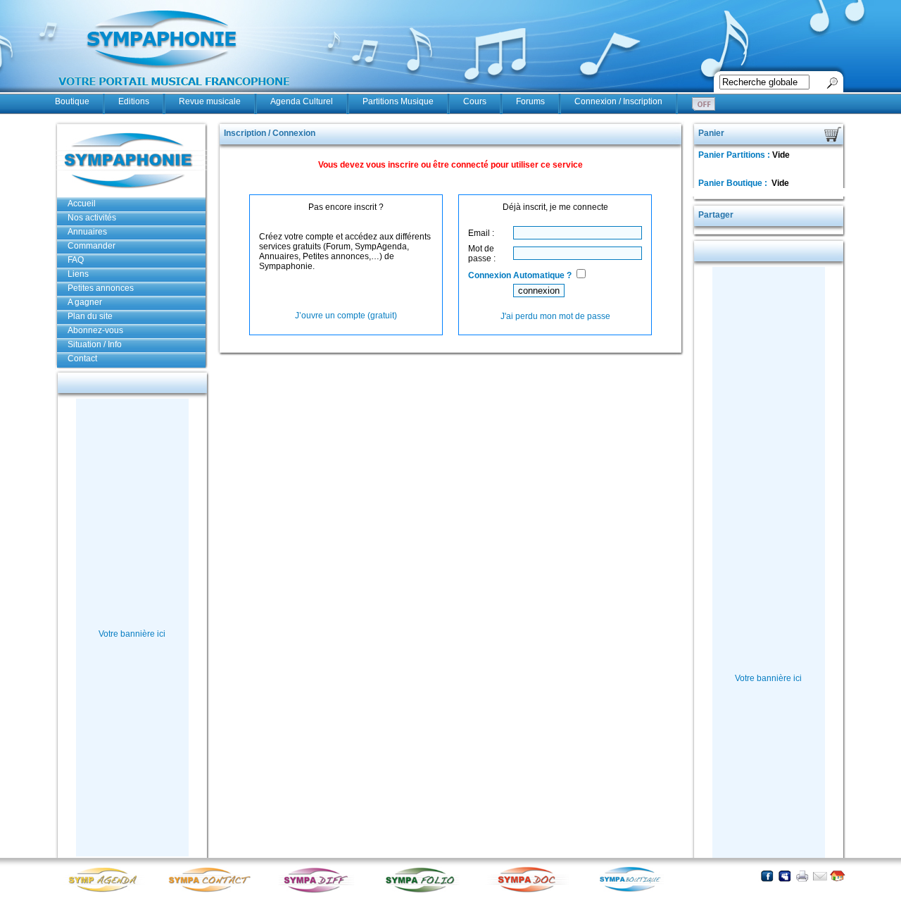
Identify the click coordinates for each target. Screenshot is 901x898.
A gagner (85, 302)
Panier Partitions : (735, 155)
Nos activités (92, 218)
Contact (82, 358)
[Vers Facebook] (767, 876)
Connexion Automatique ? (520, 275)
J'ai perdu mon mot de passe (555, 316)
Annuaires (87, 232)
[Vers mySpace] (784, 876)
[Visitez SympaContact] (213, 891)
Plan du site (90, 316)
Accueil (82, 203)
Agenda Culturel (301, 101)
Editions (133, 101)
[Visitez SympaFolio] (424, 891)
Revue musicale (210, 101)
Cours (474, 101)
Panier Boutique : (733, 183)
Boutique (72, 101)
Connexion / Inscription (618, 101)
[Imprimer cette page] (802, 876)
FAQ (76, 260)
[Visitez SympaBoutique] (635, 891)
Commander (91, 246)
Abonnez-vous (95, 330)
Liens (78, 274)
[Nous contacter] (819, 876)
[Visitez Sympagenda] (107, 891)
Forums (530, 101)
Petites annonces (101, 288)
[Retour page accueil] (837, 876)
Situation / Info (95, 344)
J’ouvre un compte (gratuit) (346, 315)
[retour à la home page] (174, 93)
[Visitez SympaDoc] (530, 890)
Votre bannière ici (132, 634)
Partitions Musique (398, 101)
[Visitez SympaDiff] (319, 891)
